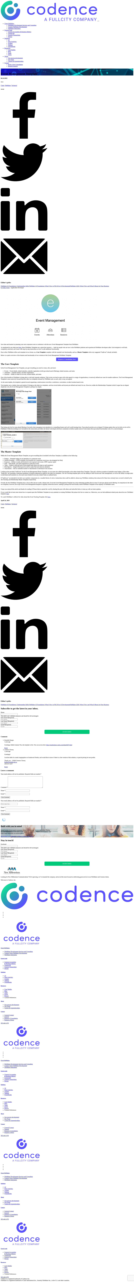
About (2, 1001)
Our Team (7, 1006)
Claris (2, 85)
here (20, 347)
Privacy (6, 996)
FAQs (6, 994)
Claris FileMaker (5, 948)
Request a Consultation (11, 1018)
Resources (3, 985)
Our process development (11, 1005)
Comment (4, 787)
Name (3, 790)
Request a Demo (9, 1020)
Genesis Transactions (10, 967)
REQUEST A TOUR (7, 836)
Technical (14, 85)
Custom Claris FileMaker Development (15, 953)
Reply (6, 748)
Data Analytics (8, 977)
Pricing (6, 968)
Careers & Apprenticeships (12, 1008)
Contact (3, 1011)
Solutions (3, 972)
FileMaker (8, 85)
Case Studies (8, 989)
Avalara (6, 979)
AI (5, 975)
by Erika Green (5, 288)
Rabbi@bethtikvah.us (10, 762)
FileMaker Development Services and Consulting (18, 951)
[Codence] (22, 1049)
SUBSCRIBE (67, 732)
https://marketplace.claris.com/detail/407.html (59, 745)
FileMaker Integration (10, 955)
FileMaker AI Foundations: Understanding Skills (15, 286)
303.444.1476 (5, 1023)
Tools (6, 992)
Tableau (6, 980)
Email (3, 794)
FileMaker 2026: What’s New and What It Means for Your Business (89, 286)
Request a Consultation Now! (67, 359)
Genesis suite (4, 958)
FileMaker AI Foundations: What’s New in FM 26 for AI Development (49, 286)
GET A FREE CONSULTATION (23, 836)
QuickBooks (8, 982)
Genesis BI (7, 965)
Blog (5, 991)
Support (6, 1017)
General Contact (9, 1015)
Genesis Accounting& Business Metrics (10, 962)
